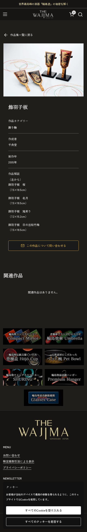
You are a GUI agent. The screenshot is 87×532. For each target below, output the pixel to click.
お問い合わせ (11, 455)
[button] (80, 14)
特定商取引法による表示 (18, 461)
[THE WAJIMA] (43, 14)
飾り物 (12, 127)
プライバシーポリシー (17, 467)
